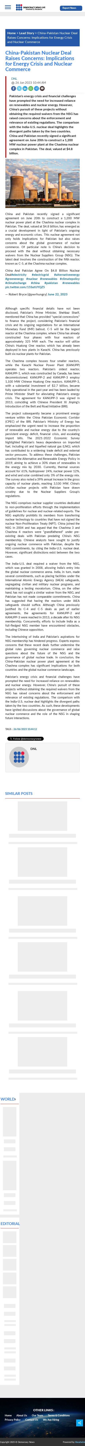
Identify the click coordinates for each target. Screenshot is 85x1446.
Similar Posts (18, 794)
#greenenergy (14, 279)
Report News (69, 8)
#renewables (48, 279)
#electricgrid (40, 274)
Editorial (10, 1224)
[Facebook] (13, 88)
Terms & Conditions (59, 1415)
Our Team (37, 1415)
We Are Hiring (51, 1420)
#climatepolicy (70, 279)
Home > (13, 33)
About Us (21, 1415)
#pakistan (51, 283)
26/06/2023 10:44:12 (25, 729)
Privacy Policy (13, 1420)
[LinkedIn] (25, 88)
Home (8, 1415)
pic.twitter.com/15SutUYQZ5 (25, 287)
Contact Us (31, 1420)
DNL (33, 748)
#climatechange (15, 283)
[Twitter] (19, 88)
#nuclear (32, 279)
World (8, 1099)
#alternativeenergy (67, 274)
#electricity (18, 274)
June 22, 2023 (57, 294)
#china (35, 283)
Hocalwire (80, 1442)
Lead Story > (28, 33)
